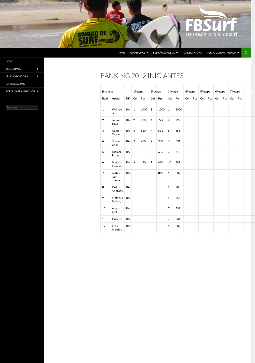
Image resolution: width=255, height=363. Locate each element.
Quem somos (137, 52)
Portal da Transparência (221, 52)
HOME (122, 52)
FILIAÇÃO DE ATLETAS (164, 52)
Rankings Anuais (192, 52)
